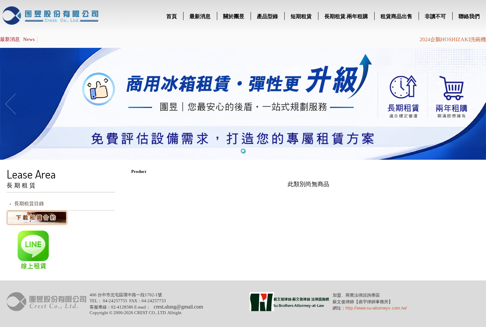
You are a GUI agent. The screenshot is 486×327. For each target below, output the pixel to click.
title (51, 16)
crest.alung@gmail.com (178, 307)
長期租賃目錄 (29, 203)
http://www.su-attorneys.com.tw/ (376, 308)
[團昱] (46, 309)
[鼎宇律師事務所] (289, 309)
